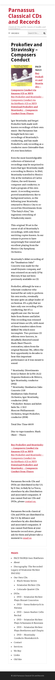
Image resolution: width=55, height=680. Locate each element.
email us (27, 538)
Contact (18, 642)
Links (17, 655)
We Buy (17, 651)
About (17, 562)
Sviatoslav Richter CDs (28, 585)
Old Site (18, 659)
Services (18, 646)
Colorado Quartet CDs (28, 589)
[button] (15, 33)
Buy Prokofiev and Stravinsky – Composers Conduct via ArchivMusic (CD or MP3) (27, 100)
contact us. (30, 501)
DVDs (16, 593)
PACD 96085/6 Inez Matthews (29, 558)
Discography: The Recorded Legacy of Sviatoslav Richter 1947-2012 (26, 570)
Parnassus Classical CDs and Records (30, 676)
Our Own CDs (21, 577)
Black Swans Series (27, 581)
